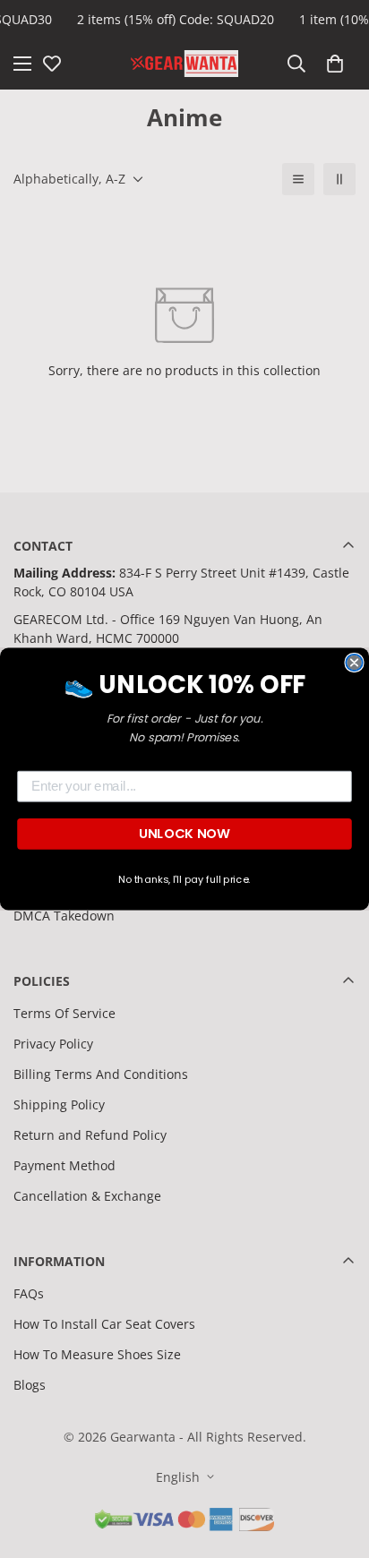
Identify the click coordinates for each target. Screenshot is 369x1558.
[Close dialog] (354, 663)
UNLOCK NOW (184, 833)
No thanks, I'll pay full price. (184, 879)
